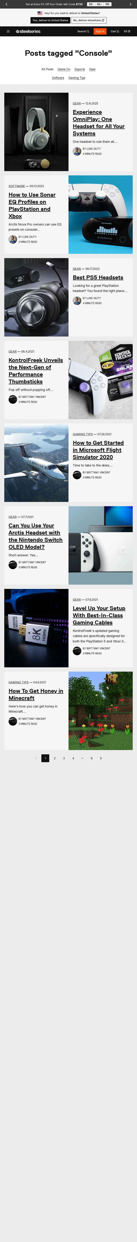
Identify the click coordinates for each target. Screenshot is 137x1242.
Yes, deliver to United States (50, 20)
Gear (92, 69)
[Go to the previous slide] (6, 4)
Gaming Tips (76, 77)
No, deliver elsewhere (87, 20)
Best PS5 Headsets (98, 277)
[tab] (83, 31)
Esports (80, 69)
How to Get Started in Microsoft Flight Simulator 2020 (98, 450)
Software (58, 77)
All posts (47, 69)
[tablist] (83, 31)
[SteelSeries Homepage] (28, 31)
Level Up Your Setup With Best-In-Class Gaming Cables (99, 615)
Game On (64, 69)
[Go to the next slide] (130, 4)
